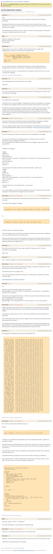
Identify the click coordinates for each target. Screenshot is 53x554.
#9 (50, 245)
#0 (50, 15)
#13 (50, 304)
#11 (50, 264)
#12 (50, 283)
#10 (50, 257)
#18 (50, 535)
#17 (50, 529)
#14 (50, 330)
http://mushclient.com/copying (42, 127)
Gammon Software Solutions (7, 1)
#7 (50, 131)
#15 (50, 421)
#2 (50, 46)
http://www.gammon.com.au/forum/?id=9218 (13, 279)
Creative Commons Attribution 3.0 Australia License (24, 550)
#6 (50, 118)
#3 (50, 78)
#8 (50, 195)
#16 (50, 519)
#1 (50, 36)
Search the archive (7, 5)
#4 (50, 88)
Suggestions (26, 1)
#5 (50, 97)
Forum (15, 1)
